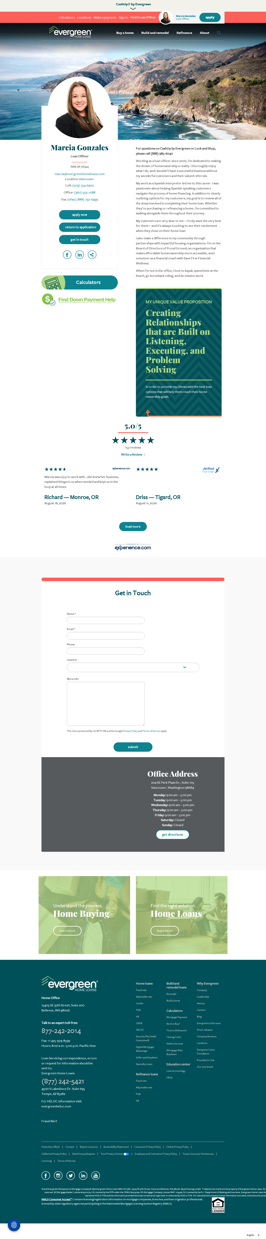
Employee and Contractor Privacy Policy (156, 1153)
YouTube (95, 1175)
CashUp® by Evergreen (133, 4)
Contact (70, 1146)
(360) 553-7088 (84, 192)
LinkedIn (79, 254)
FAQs (169, 1077)
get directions (172, 834)
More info (73, 679)
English (250, 1235)
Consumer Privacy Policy (148, 1146)
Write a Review (131, 454)
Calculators (67, 17)
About (204, 33)
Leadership (203, 996)
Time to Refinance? (176, 1030)
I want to (72, 660)
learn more (67, 931)
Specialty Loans (144, 1064)
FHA (138, 1010)
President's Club (205, 1060)
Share (92, 254)
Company (202, 990)
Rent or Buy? (173, 1023)
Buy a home (125, 33)
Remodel (171, 994)
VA (137, 1016)
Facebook (67, 254)
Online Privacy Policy (177, 1146)
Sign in (123, 17)
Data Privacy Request (83, 1153)
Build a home (173, 1000)
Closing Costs (173, 1037)
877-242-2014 (61, 1030)
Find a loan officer (50, 1146)
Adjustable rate (144, 996)
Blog (199, 1016)
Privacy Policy (130, 731)
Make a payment (105, 17)
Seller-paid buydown (147, 1057)
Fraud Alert (49, 1121)
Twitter (70, 1175)
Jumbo (139, 1003)
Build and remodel (155, 33)
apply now (79, 215)
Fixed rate (141, 990)
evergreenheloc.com (56, 1106)
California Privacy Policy (54, 1153)
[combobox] (253, 1235)
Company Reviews (207, 1036)
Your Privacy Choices (112, 1153)
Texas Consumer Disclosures (198, 1153)
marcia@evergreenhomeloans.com (80, 174)
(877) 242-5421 (62, 1081)
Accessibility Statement (116, 1146)
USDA (139, 1023)
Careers (201, 1010)
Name (71, 614)
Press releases (205, 1029)
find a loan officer (143, 17)
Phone (71, 644)
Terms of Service (151, 731)
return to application (80, 227)
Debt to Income (174, 1043)
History (201, 1003)
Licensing (46, 1160)
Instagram (58, 1175)
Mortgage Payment (176, 1017)
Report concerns (89, 1146)
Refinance (184, 33)
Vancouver (86, 179)
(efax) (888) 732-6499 (82, 199)
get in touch (79, 240)
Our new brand (205, 1066)
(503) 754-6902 (83, 185)
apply (210, 17)
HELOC (140, 1029)
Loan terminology (175, 1071)
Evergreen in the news (209, 1023)
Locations (84, 17)
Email (71, 629)
